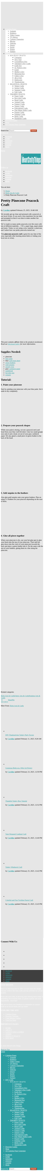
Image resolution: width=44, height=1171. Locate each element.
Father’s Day (19, 76)
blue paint (8, 359)
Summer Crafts (19, 90)
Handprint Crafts (20, 118)
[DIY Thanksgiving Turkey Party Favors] (24, 720)
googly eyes (9, 367)
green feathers (10, 363)
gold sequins (9, 365)
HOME (8, 1028)
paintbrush (9, 371)
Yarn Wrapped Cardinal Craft (15, 834)
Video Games (15, 35)
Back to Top (5, 1050)
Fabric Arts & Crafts (22, 696)
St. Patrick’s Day (20, 68)
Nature (12, 49)
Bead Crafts (18, 100)
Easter (16, 70)
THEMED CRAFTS (17, 94)
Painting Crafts (19, 114)
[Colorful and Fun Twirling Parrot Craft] (24, 885)
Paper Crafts (18, 96)
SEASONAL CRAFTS (18, 84)
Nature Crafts (19, 106)
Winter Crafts (19, 86)
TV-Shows (14, 37)
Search (33, 130)
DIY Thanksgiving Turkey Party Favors (19, 735)
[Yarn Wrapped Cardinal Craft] (24, 819)
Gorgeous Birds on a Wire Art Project (18, 768)
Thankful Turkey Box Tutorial (16, 801)
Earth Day (18, 66)
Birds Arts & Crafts (8, 696)
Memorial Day (19, 74)
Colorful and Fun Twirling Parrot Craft (19, 900)
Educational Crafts (21, 108)
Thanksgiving (19, 82)
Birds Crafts (18, 116)
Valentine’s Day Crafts (22, 64)
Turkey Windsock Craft (13, 867)
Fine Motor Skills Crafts (23, 110)
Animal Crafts (19, 102)
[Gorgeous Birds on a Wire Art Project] (24, 753)
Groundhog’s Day (20, 62)
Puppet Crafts (19, 112)
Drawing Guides (11, 120)
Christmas (18, 58)
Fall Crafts (18, 92)
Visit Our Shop (10, 1020)
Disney (12, 45)
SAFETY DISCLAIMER (14, 1032)
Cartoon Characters (17, 39)
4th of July (18, 78)
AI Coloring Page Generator (15, 125)
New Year (18, 60)
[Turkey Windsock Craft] (24, 852)
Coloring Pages (10, 29)
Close (3, 1052)
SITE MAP (9, 1038)
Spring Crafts (19, 88)
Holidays (13, 33)
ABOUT (8, 1030)
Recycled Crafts (20, 98)
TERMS (8, 1034)
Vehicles (13, 43)
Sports (12, 47)
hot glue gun (9, 373)
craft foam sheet (14, 361)
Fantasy (12, 51)
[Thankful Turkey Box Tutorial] (24, 786)
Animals (13, 31)
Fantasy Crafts (19, 104)
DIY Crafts (9, 53)
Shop (7, 122)
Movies (12, 41)
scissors (8, 375)
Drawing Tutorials (11, 1016)
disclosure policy (14, 344)
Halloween (18, 80)
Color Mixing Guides (13, 1018)
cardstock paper (14, 369)
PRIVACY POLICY (12, 1036)
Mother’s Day (19, 72)
